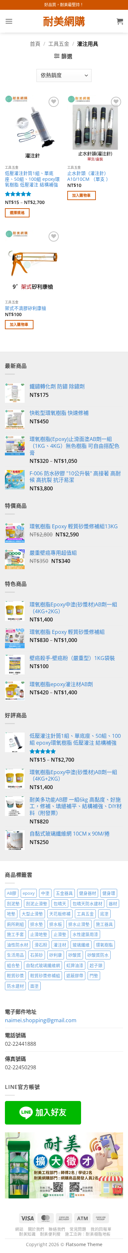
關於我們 (36, 1229)
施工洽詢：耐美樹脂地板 (88, 1234)
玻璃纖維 (81, 945)
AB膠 (11, 893)
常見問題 (78, 1229)
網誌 (19, 1229)
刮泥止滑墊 (36, 903)
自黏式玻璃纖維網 (43, 965)
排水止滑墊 (79, 924)
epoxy (29, 893)
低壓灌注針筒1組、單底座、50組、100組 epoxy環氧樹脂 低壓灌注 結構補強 (32, 179)
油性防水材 (17, 945)
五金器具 (64, 893)
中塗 (45, 893)
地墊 (11, 914)
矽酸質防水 (98, 955)
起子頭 (96, 965)
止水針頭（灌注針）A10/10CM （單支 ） (89, 176)
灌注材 (59, 945)
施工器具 (104, 924)
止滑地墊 (38, 934)
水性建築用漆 (85, 934)
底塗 (104, 914)
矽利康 (55, 955)
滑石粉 (40, 945)
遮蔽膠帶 (74, 975)
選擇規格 (17, 212)
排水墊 (36, 924)
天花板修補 (60, 914)
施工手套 (15, 934)
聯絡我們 (57, 1229)
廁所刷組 (15, 924)
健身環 (108, 893)
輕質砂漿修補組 (45, 975)
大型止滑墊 (32, 914)
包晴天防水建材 (87, 903)
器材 (113, 903)
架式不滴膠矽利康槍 (25, 308)
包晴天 (59, 903)
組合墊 (13, 965)
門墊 (94, 975)
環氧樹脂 (104, 945)
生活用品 (15, 955)
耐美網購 (64, 21)
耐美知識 (27, 1234)
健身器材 (87, 893)
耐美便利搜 (50, 1234)
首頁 (35, 43)
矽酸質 (74, 955)
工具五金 (58, 43)
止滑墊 (59, 934)
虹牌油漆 (74, 965)
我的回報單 (101, 1229)
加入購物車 (81, 195)
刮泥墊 (13, 903)
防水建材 (15, 986)
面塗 (34, 986)
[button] (9, 21)
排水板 (55, 924)
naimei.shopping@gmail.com (40, 1020)
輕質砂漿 (15, 975)
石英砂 (36, 955)
